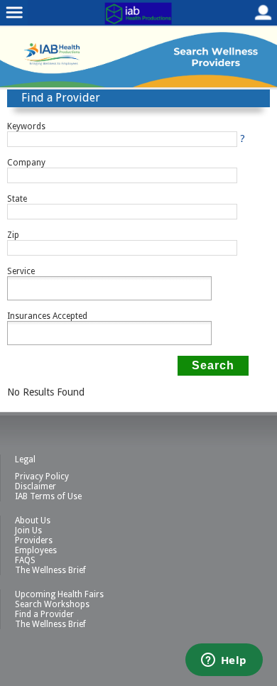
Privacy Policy (42, 476)
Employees (36, 550)
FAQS (25, 560)
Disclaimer (35, 486)
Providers (34, 540)
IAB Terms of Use (48, 496)
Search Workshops (52, 604)
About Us (32, 521)
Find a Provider (44, 614)
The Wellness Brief (50, 570)
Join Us (28, 530)
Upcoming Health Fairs (59, 594)
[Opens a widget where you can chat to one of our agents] (224, 661)
